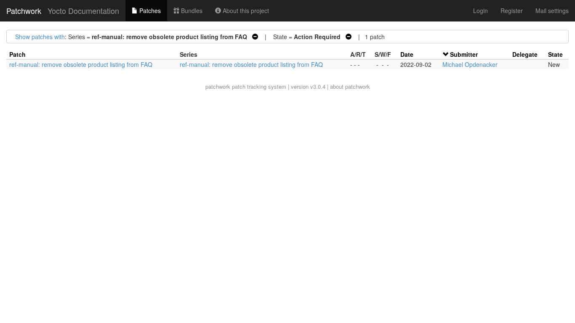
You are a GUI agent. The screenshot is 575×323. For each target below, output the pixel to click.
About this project (245, 10)
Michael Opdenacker (470, 64)
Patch (17, 54)
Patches (149, 10)
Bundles (190, 10)
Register (511, 10)
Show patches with (40, 36)
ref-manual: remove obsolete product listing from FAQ (80, 64)
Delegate (525, 54)
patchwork (217, 86)
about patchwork (350, 86)
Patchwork (23, 10)
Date (406, 54)
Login (480, 10)
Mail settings (552, 10)
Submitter (464, 54)
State (555, 54)
